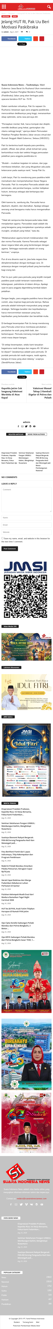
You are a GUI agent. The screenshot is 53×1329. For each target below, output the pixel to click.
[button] (48, 7)
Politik (4, 1295)
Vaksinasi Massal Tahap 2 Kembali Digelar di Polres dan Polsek (40, 393)
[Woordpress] (30, 426)
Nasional (6, 16)
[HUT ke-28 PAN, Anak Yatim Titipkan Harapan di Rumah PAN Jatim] (44, 912)
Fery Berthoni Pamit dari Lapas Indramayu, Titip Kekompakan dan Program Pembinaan (17, 854)
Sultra (3, 1291)
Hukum (4, 1286)
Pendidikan (6, 1304)
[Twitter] (26, 426)
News (15, 16)
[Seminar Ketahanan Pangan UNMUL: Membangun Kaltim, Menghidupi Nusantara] (26, 445)
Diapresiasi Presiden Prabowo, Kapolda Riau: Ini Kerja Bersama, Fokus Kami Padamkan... (16, 812)
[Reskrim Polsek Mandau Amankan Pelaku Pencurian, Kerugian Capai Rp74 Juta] (44, 870)
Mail (37, 1322)
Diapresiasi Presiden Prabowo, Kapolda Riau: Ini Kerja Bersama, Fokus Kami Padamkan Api (9, 458)
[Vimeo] (26, 1204)
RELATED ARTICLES (16, 434)
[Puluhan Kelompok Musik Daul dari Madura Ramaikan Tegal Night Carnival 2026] (44, 898)
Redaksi (17, 1322)
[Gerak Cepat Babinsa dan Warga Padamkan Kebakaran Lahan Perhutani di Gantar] (44, 884)
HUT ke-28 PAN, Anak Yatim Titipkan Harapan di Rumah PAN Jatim (17, 910)
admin (6, 32)
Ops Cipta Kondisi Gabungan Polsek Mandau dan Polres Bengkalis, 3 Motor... (17, 925)
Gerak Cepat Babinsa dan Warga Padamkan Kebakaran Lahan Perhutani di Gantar (16, 883)
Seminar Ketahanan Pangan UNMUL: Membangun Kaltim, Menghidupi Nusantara (26, 458)
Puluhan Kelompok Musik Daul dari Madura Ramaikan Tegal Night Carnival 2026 (17, 897)
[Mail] (22, 426)
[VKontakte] (31, 1204)
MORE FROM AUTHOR (36, 434)
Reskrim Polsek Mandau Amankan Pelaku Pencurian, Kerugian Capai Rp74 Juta (17, 869)
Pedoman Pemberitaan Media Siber (26, 1326)
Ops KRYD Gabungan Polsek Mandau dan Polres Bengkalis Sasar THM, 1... (18, 938)
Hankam (5, 1300)
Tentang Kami (28, 1322)
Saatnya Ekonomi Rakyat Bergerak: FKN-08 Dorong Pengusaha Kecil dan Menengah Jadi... (17, 840)
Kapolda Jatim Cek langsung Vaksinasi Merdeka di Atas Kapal (11, 393)
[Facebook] (18, 426)
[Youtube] (34, 426)
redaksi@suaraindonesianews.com (32, 1198)
